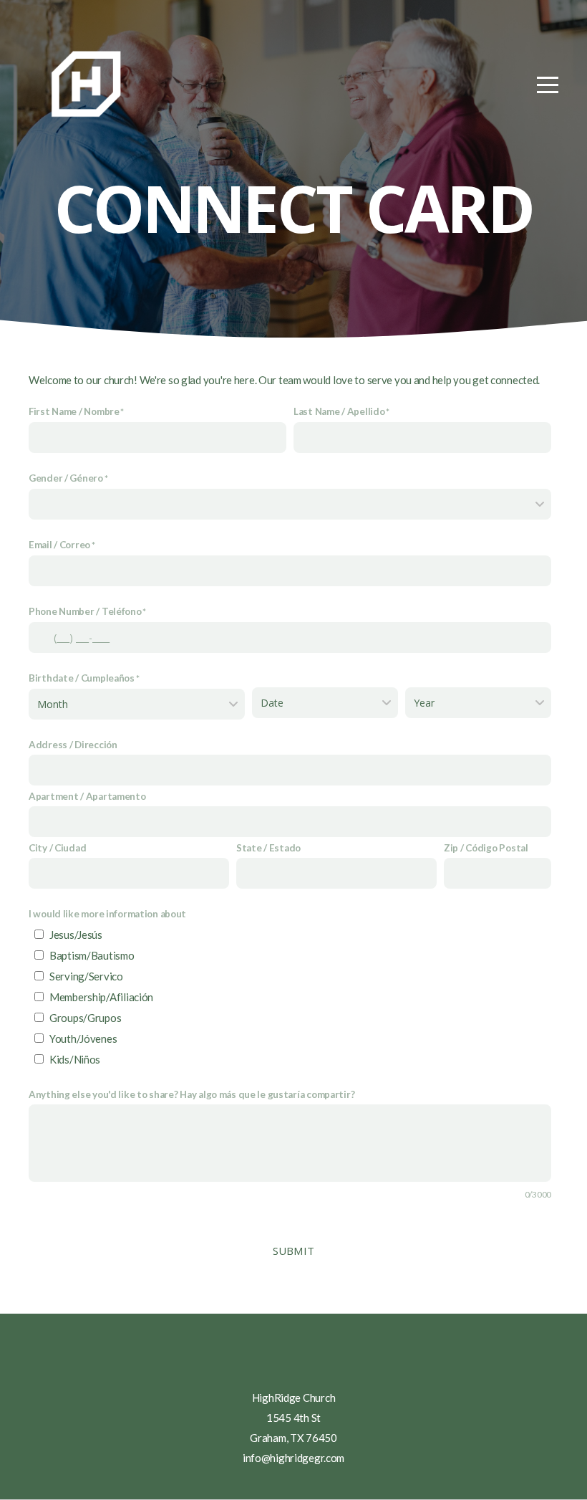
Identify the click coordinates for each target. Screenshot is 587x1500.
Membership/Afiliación (101, 996)
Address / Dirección (73, 744)
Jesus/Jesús (75, 934)
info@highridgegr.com (293, 1457)
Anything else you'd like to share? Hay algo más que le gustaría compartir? (191, 1094)
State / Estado (268, 848)
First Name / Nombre (74, 411)
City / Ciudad (57, 848)
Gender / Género (66, 478)
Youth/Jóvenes (83, 1038)
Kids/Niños (74, 1059)
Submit (294, 1250)
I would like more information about (107, 913)
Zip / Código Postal (486, 848)
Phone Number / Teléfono (85, 611)
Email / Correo (59, 544)
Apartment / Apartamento (87, 796)
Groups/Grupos (85, 1017)
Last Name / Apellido (339, 411)
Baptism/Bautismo (92, 955)
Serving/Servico (86, 976)
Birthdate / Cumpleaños (82, 678)
